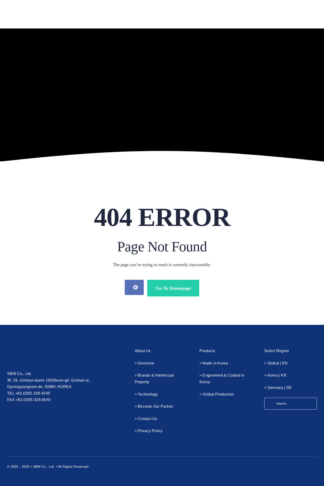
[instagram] (306, 466)
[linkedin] (315, 466)
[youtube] (298, 466)
